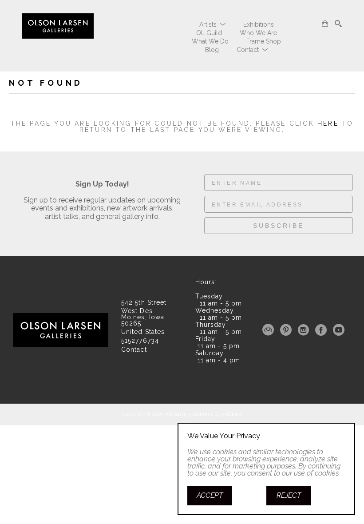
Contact (133, 349)
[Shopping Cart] (325, 23)
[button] (212, 24)
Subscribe (278, 225)
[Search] (338, 23)
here (328, 123)
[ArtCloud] (269, 330)
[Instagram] (305, 330)
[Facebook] (322, 330)
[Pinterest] (287, 330)
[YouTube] (338, 330)
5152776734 (139, 340)
